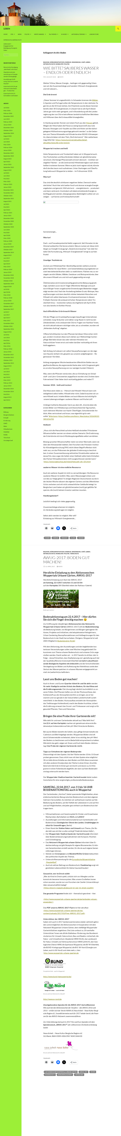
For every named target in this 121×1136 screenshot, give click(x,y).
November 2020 (9, 221)
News (20, 34)
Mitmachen (79, 1074)
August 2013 (7, 397)
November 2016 (9, 323)
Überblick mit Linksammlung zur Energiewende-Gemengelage (11, 74)
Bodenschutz (50, 1074)
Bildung (46, 62)
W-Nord (64, 34)
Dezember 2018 (9, 275)
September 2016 (9, 329)
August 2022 (7, 170)
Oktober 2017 (8, 306)
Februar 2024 (8, 147)
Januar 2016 (7, 352)
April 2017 (7, 318)
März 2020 (7, 238)
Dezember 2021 (9, 190)
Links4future (94, 34)
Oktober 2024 (8, 130)
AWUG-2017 (83, 1072)
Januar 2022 (7, 187)
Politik (27, 34)
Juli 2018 (6, 289)
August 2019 (7, 255)
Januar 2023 (7, 164)
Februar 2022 (8, 184)
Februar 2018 (8, 298)
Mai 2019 (6, 261)
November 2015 (9, 357)
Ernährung (76, 62)
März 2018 (7, 295)
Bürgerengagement (65, 1074)
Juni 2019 (7, 258)
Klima (73, 538)
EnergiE (68, 62)
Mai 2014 (6, 394)
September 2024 (9, 133)
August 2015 (7, 366)
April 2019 (7, 264)
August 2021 (7, 201)
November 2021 (9, 193)
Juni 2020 (7, 230)
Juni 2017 (7, 315)
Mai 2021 (6, 207)
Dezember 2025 (9, 116)
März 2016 (7, 346)
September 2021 (9, 198)
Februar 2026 (8, 113)
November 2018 (9, 278)
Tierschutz (74, 553)
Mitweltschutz (49, 64)
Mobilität (59, 64)
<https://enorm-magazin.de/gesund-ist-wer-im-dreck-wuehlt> (68, 888)
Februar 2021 (8, 213)
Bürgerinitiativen (57, 62)
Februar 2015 (8, 383)
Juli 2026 (6, 108)
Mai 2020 (6, 232)
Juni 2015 (7, 371)
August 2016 (7, 332)
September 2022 (9, 167)
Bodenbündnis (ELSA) (66, 641)
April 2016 (7, 343)
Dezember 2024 (9, 127)
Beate (61, 77)
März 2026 (7, 110)
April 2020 (7, 235)
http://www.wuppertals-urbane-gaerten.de (61, 953)
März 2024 (7, 144)
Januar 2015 (7, 386)
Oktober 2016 (8, 326)
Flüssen (89, 123)
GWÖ (83, 62)
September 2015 (9, 363)
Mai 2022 (6, 178)
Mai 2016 (6, 340)
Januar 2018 (7, 301)
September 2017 (9, 309)
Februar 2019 (8, 269)
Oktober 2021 (8, 196)
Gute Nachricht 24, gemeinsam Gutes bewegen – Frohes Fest (10, 88)
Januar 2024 (7, 150)
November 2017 (9, 303)
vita (12, 34)
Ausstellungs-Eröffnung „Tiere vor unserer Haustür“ (11, 81)
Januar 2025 (7, 125)
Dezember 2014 (9, 389)
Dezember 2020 (9, 218)
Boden (47, 538)
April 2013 (7, 400)
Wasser (81, 538)
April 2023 (7, 161)
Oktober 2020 (8, 224)
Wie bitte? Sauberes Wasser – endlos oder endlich (71, 70)
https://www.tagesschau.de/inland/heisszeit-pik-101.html (67, 461)
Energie (55, 538)
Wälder (95, 100)
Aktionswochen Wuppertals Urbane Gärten (61, 1072)
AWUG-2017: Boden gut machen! (66, 559)
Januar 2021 (7, 215)
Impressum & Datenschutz (13, 40)
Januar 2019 (7, 272)
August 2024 (7, 136)
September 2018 (9, 284)
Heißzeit (65, 538)
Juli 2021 (6, 204)
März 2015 (7, 380)
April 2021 (7, 210)
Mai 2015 (6, 374)
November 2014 (9, 391)
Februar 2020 (8, 241)
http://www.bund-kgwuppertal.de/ (57, 976)
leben (88, 62)
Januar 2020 (7, 244)
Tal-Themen (52, 34)
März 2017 (7, 320)
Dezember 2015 (9, 354)
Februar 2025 (8, 122)
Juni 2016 (7, 337)
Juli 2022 (6, 173)
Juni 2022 (7, 176)
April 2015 (7, 377)
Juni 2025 (7, 119)
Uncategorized (8, 440)
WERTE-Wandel (39, 34)
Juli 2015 (6, 369)
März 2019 (7, 266)
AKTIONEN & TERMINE (78, 34)
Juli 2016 (6, 335)
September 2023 (9, 156)
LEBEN (7, 28)
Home (5, 34)
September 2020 (9, 227)
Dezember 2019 (9, 247)
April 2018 (7, 292)
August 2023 (7, 159)
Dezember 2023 (9, 153)
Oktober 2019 (8, 249)
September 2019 (9, 252)
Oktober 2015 (8, 360)
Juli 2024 (6, 139)
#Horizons (53, 416)
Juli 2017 (6, 312)
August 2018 (7, 286)
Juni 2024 (7, 142)
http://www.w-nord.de (52, 999)
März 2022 (7, 181)
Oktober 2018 (8, 281)
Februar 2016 (8, 349)
